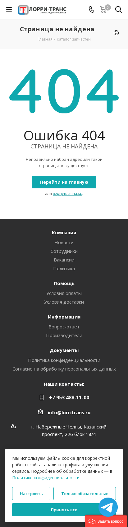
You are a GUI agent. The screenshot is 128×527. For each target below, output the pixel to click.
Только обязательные (84, 493)
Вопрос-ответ (64, 326)
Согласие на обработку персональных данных (64, 369)
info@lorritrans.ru (69, 412)
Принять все (64, 509)
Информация (64, 317)
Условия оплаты (64, 293)
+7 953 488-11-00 (69, 397)
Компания (64, 232)
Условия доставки (64, 302)
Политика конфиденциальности (64, 360)
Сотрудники (64, 251)
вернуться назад (68, 193)
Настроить (31, 493)
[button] (106, 521)
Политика (64, 268)
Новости (64, 242)
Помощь (64, 283)
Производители (64, 335)
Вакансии (64, 260)
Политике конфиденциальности (46, 478)
